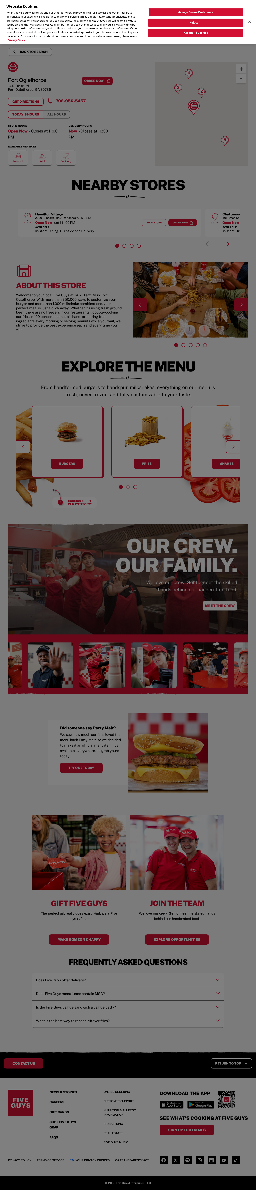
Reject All (196, 22)
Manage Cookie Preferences (195, 12)
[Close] (249, 21)
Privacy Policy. (16, 40)
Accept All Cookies (196, 33)
